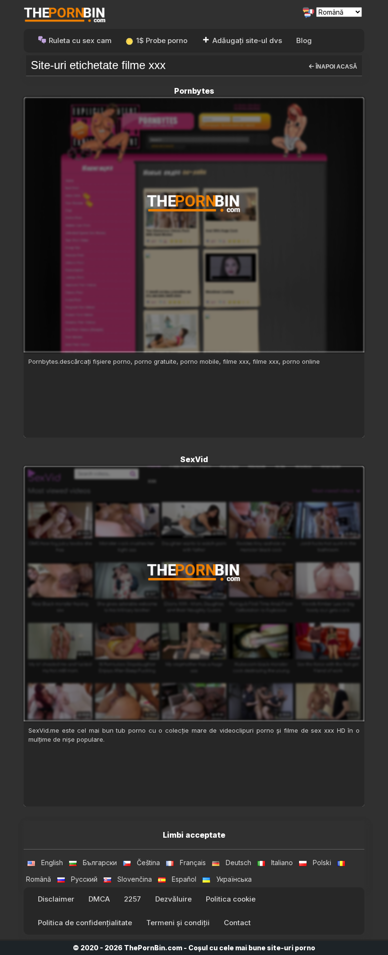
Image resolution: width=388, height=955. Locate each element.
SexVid (194, 459)
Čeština (148, 863)
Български (100, 863)
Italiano (282, 863)
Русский (84, 879)
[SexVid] (194, 593)
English (52, 863)
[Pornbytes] (194, 224)
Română (38, 879)
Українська (234, 879)
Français (193, 863)
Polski (322, 863)
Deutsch (238, 863)
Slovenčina (134, 879)
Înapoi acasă (335, 66)
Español (184, 879)
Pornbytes (194, 91)
